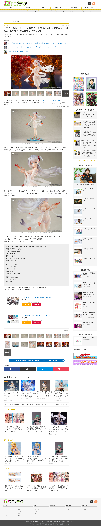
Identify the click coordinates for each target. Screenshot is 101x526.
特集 (43, 7)
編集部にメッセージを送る (64, 106)
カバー (36, 508)
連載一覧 (53, 508)
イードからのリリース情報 (64, 521)
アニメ (23, 10)
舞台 (84, 10)
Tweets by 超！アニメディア (80, 349)
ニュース (27, 7)
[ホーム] (5, 21)
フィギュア (8, 440)
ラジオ (68, 508)
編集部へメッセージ (30, 521)
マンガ (41, 10)
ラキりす (37, 513)
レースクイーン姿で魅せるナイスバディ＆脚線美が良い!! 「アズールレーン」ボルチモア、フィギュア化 (36, 404)
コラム (84, 508)
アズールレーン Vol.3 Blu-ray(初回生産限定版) (36, 315)
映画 (47, 10)
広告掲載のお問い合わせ (40, 521)
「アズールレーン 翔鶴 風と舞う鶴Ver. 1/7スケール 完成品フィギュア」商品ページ (35, 360)
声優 (71, 10)
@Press (72, 521)
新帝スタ (91, 10)
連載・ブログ (89, 7)
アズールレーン (10, 409)
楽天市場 (36, 304)
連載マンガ (58, 7)
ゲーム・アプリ (32, 10)
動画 (68, 509)
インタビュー (37, 509)
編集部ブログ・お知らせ (88, 509)
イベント (65, 10)
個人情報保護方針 (49, 521)
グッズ (58, 10)
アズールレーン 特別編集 (52, 100)
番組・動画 (74, 7)
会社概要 (56, 521)
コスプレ (78, 10)
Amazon (26, 304)
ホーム (12, 7)
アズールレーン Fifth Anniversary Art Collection (37, 297)
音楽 (52, 10)
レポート (37, 511)
